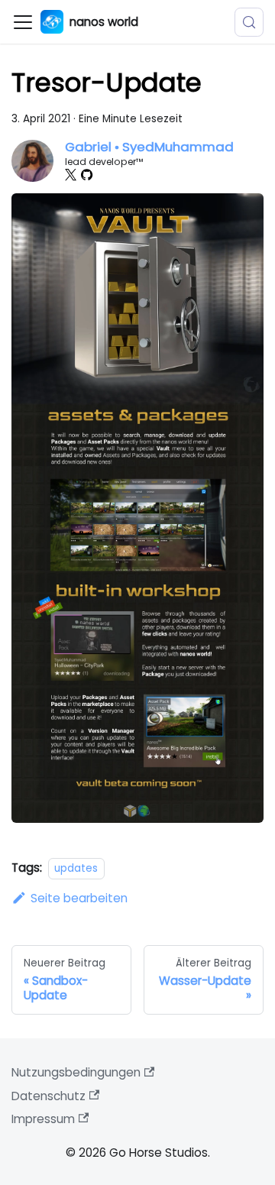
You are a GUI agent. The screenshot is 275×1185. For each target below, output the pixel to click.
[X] (70, 174)
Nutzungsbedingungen (76, 1072)
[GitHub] (86, 174)
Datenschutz (48, 1096)
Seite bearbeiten (79, 898)
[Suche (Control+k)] (249, 22)
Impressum (43, 1119)
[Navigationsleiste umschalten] (22, 22)
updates (76, 868)
